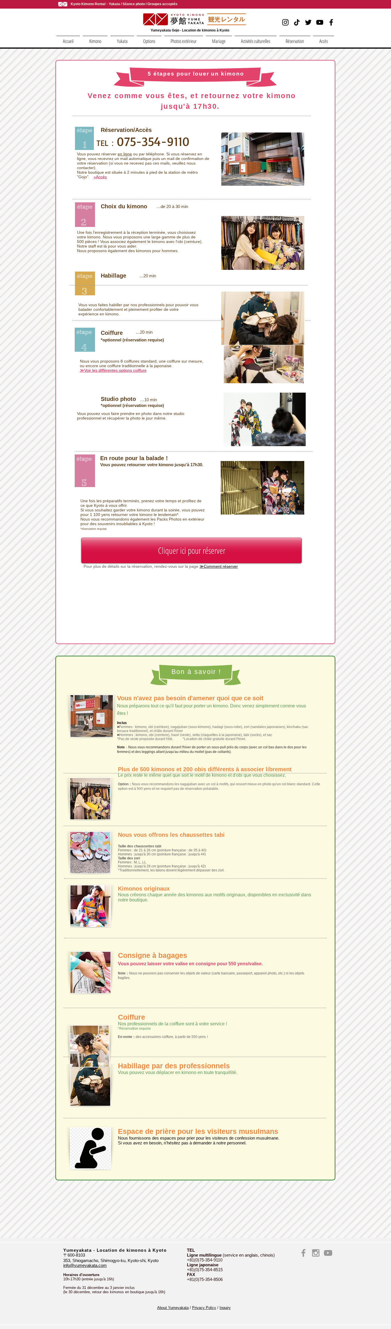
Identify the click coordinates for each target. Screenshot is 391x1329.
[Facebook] (331, 22)
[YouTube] (319, 22)
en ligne (125, 154)
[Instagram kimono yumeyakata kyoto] (316, 1253)
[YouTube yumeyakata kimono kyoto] (328, 1253)
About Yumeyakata (173, 1308)
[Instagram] (285, 22)
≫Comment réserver (219, 566)
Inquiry (225, 1308)
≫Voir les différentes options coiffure (113, 370)
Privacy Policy (204, 1308)
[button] (95, 38)
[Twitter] (308, 22)
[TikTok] (297, 22)
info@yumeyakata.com (85, 1265)
